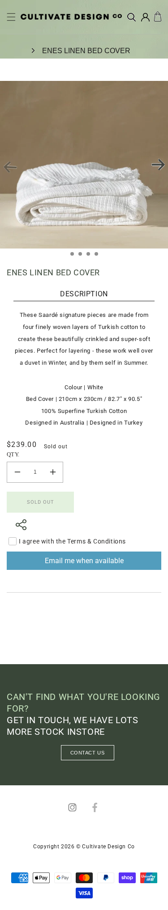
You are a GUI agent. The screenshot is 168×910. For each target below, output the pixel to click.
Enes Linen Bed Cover (86, 51)
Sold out (40, 502)
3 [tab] (90, 256)
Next (158, 164)
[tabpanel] (84, 165)
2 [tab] (82, 256)
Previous (10, 168)
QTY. (13, 454)
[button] (11, 17)
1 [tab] (74, 256)
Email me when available (84, 560)
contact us (87, 752)
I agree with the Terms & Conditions (72, 541)
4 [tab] (99, 256)
